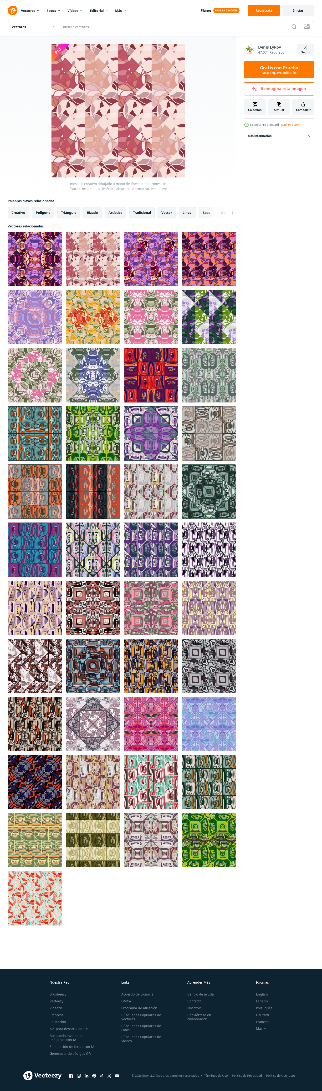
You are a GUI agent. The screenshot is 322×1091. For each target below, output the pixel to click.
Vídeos (72, 10)
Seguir (306, 52)
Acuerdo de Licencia (137, 994)
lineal (187, 212)
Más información (260, 136)
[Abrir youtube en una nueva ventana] (117, 1075)
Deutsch (262, 1015)
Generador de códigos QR (70, 1053)
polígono (43, 212)
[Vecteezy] (12, 10)
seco (206, 212)
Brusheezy (58, 994)
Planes (206, 10)
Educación (58, 1022)
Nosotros (194, 1008)
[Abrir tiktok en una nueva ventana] (102, 1075)
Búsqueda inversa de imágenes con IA (66, 1037)
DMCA (126, 1001)
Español (262, 1001)
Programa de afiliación (139, 1008)
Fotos (51, 10)
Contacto (194, 1001)
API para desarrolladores (69, 1028)
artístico (115, 212)
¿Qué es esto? (290, 125)
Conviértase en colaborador (199, 1017)
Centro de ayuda (200, 994)
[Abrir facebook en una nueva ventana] (71, 1075)
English (262, 994)
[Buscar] (294, 27)
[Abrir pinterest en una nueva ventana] (94, 1075)
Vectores (28, 10)
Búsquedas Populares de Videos (141, 1039)
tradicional (142, 212)
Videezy (56, 1008)
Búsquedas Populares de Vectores (141, 1017)
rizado (92, 212)
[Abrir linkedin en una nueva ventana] (86, 1075)
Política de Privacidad (247, 1075)
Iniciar (298, 10)
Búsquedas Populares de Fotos (141, 1028)
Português (264, 1008)
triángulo (69, 212)
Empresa (57, 1015)
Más (118, 10)
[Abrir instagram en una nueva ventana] (79, 1075)
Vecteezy (56, 1001)
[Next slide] (228, 212)
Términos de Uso (216, 1075)
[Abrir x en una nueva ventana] (109, 1075)
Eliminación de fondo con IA (72, 1046)
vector (166, 212)
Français (262, 1022)
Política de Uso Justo (280, 1075)
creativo (18, 212)
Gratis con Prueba (279, 70)
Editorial (97, 10)
